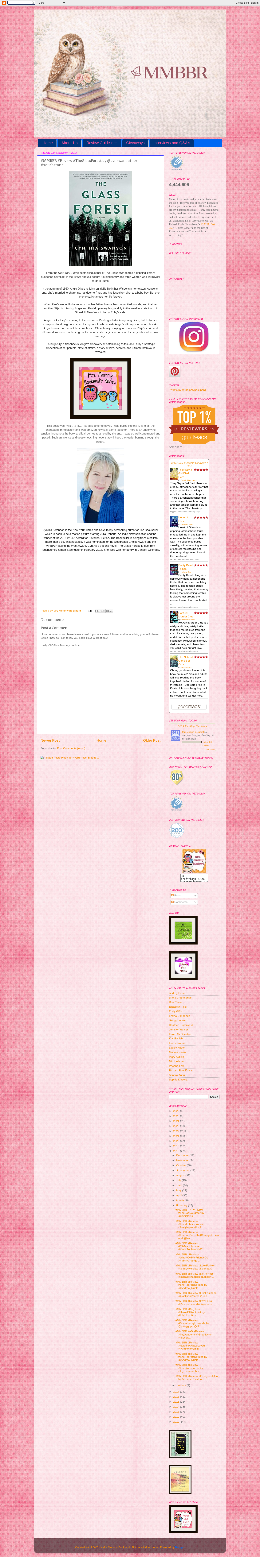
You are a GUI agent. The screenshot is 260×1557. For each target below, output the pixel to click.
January (181, 1385)
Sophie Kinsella (178, 1079)
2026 (176, 1111)
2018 (176, 1151)
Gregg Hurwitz (177, 1020)
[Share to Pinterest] (111, 611)
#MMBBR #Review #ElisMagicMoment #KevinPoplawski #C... (190, 1246)
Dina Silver (175, 1002)
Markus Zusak (177, 1052)
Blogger (179, 1547)
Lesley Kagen (177, 1047)
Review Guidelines (101, 143)
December (183, 1155)
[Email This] (96, 611)
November (183, 1160)
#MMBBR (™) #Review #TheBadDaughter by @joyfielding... (189, 1212)
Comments (180, 902)
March (180, 1200)
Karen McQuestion (180, 1034)
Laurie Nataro (177, 1043)
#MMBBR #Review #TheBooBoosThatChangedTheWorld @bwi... (197, 1235)
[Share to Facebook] (107, 611)
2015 (176, 1401)
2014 (176, 1406)
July (179, 1180)
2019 (176, 1146)
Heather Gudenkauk (181, 1025)
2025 (176, 1116)
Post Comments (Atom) (71, 748)
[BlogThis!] (100, 611)
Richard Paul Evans (181, 1070)
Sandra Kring (177, 1075)
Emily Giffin (176, 1011)
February (182, 1205)
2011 (176, 1421)
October (181, 1165)
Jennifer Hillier (187, 524)
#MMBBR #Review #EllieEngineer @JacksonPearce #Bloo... (195, 1294)
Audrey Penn (177, 993)
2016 (176, 1396)
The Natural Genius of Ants (185, 661)
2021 (176, 1136)
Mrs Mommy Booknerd (193, 731)
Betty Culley (186, 667)
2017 (176, 1391)
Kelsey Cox (186, 572)
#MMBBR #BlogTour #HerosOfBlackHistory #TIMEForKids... (190, 1312)
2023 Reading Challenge (192, 726)
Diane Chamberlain (180, 997)
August (180, 1175)
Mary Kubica (176, 1056)
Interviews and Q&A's (171, 143)
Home (47, 143)
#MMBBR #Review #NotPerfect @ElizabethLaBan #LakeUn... (194, 1275)
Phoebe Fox (176, 1065)
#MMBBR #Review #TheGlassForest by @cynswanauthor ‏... (189, 1367)
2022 (176, 1131)
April (179, 1195)
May (179, 1190)
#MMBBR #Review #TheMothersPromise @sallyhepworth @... (189, 1224)
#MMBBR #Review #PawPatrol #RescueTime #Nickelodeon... (194, 1302)
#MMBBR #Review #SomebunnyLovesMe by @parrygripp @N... (192, 1323)
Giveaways (135, 143)
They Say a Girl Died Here (185, 473)
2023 (176, 1126)
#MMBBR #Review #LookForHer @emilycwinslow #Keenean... (195, 1267)
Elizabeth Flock (178, 1006)
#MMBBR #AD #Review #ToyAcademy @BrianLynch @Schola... (193, 1334)
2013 (176, 1411)
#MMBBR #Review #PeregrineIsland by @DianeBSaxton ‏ (197, 1378)
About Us (69, 143)
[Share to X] (104, 611)
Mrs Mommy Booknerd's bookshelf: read (189, 464)
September (183, 1170)
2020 (176, 1141)
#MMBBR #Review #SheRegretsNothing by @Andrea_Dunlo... (191, 1284)
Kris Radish (176, 1038)
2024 (176, 1121)
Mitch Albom (176, 1061)
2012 (176, 1416)
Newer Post (50, 740)
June (179, 1185)
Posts (177, 895)
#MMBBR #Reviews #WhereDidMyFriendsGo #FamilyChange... (191, 1257)
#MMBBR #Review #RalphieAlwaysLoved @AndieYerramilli (190, 1345)
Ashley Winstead (188, 620)
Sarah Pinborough (189, 480)
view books (210, 749)
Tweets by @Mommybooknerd (187, 389)
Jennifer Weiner (178, 1029)
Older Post (151, 740)
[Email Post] (89, 610)
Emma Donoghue (179, 1015)
